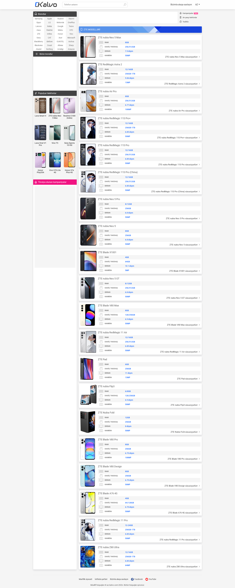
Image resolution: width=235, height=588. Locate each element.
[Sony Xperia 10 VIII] (69, 133)
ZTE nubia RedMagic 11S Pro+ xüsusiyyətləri (177, 137)
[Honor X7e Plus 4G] (69, 160)
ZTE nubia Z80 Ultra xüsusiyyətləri (182, 566)
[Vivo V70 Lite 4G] (55, 160)
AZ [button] (197, 4)
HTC (71, 30)
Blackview (39, 45)
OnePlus (71, 22)
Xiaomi (71, 19)
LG (49, 22)
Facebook (138, 579)
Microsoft (71, 38)
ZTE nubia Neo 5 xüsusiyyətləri (184, 245)
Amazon (71, 49)
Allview (60, 45)
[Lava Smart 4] (40, 106)
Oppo (38, 22)
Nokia (49, 26)
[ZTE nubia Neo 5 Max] (55, 106)
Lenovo (39, 26)
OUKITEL (60, 41)
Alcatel (38, 49)
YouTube (152, 579)
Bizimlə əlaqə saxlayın (181, 4)
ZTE (38, 34)
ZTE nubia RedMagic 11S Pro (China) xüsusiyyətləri (174, 191)
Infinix (49, 34)
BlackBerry (38, 41)
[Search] (125, 4)
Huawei (60, 19)
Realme (49, 30)
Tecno (71, 26)
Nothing (49, 49)
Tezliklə (185, 22)
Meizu (60, 30)
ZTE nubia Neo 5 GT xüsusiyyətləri (182, 298)
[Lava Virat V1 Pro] (40, 133)
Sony (39, 38)
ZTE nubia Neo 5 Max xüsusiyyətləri (181, 57)
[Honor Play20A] (40, 160)
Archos (71, 41)
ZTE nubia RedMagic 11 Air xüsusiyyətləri (179, 352)
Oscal (49, 45)
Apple (49, 19)
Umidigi (60, 49)
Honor (60, 34)
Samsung (38, 19)
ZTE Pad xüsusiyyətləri (187, 379)
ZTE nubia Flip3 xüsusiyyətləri (184, 405)
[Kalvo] (46, 4)
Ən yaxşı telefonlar (190, 17)
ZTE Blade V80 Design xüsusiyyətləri (181, 486)
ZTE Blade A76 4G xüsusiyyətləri (183, 513)
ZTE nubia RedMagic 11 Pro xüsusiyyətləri (179, 539)
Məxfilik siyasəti (85, 579)
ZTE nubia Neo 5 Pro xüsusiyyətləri (182, 218)
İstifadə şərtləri (101, 579)
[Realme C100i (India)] (69, 106)
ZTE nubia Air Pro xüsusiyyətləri (183, 111)
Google (60, 26)
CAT (49, 38)
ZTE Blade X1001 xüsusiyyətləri (183, 271)
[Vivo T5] (55, 133)
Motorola (60, 22)
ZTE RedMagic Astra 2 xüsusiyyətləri (181, 84)
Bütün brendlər (46, 54)
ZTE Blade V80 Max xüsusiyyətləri (182, 325)
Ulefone (49, 41)
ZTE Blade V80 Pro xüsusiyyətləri (183, 459)
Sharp (71, 45)
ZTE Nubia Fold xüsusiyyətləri (184, 432)
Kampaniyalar (190, 13)
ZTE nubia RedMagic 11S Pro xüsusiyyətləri (178, 164)
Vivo (71, 34)
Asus (39, 30)
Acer (60, 38)
